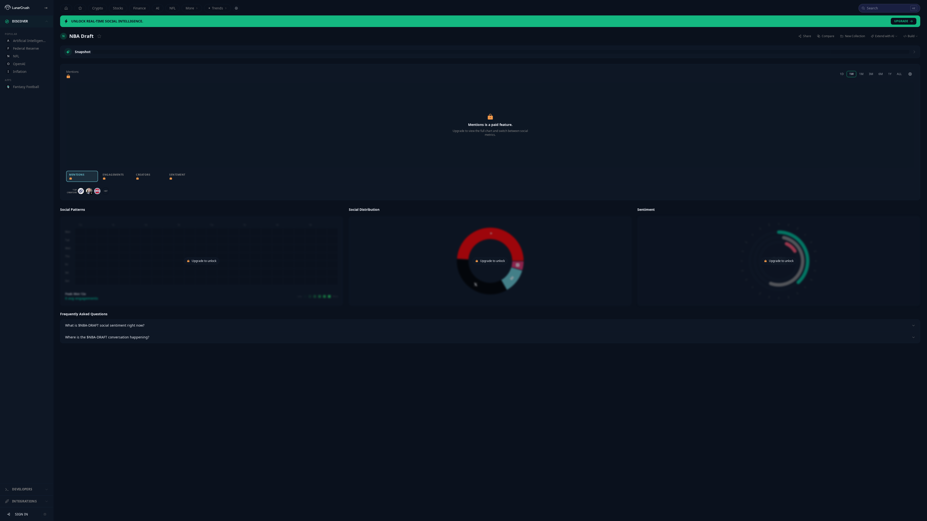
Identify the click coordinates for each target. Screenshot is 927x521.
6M (880, 74)
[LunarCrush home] (17, 8)
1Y (890, 74)
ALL (899, 74)
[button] (201, 256)
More (190, 8)
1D (842, 74)
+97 (105, 190)
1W (851, 74)
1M (861, 74)
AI (157, 8)
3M (871, 74)
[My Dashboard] (80, 8)
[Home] (66, 8)
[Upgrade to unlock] (68, 76)
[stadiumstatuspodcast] (81, 191)
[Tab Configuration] (236, 8)
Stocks (118, 8)
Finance (139, 8)
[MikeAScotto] (89, 191)
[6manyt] (97, 191)
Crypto (97, 8)
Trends (215, 8)
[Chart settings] (910, 74)
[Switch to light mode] (45, 514)
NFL (172, 8)
